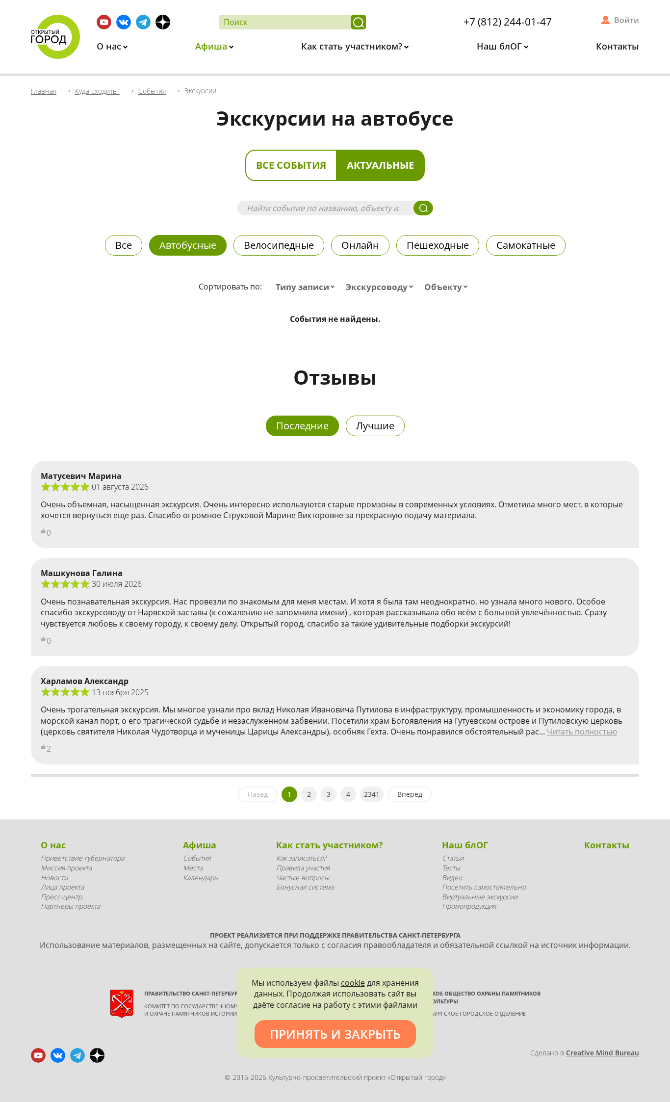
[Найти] (358, 22)
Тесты (451, 867)
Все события (291, 165)
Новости (54, 877)
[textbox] (307, 287)
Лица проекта (62, 887)
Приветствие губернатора (82, 858)
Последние (302, 425)
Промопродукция (469, 906)
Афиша (212, 46)
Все (123, 245)
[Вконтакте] (123, 22)
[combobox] (307, 287)
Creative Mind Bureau (602, 1052)
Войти (626, 20)
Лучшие (375, 425)
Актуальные (380, 165)
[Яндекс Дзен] (162, 22)
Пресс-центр (61, 896)
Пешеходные (438, 245)
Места (193, 867)
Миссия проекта (66, 867)
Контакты (617, 46)
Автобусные (187, 245)
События (196, 858)
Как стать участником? (353, 46)
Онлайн (360, 245)
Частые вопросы (302, 877)
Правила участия (303, 867)
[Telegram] (143, 22)
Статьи (453, 858)
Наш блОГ (500, 46)
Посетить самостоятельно (484, 887)
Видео (452, 877)
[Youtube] (104, 22)
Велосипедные (279, 245)
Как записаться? (301, 858)
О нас (110, 46)
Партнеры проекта (70, 906)
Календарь (200, 877)
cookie (353, 982)
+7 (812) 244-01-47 (508, 21)
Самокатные (525, 245)
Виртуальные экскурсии (479, 896)
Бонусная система (305, 887)
